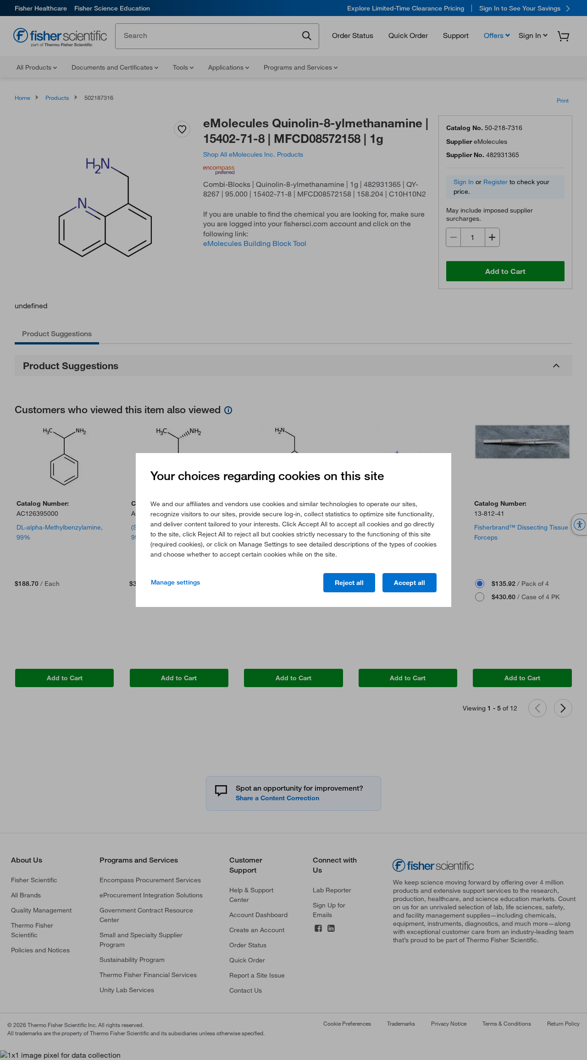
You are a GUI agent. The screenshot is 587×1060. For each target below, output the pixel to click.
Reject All (349, 583)
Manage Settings (175, 582)
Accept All (409, 583)
